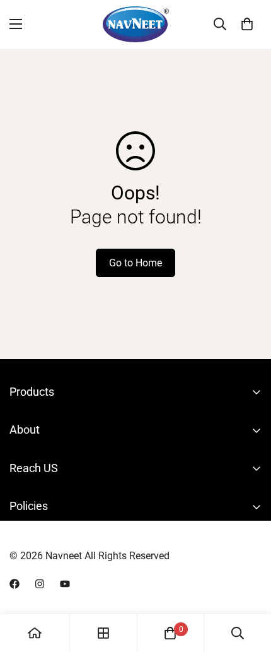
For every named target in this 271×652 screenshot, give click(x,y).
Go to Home (135, 263)
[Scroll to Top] (248, 585)
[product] (34, 633)
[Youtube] (65, 584)
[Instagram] (40, 584)
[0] (247, 24)
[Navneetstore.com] (136, 24)
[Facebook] (14, 584)
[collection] (103, 633)
